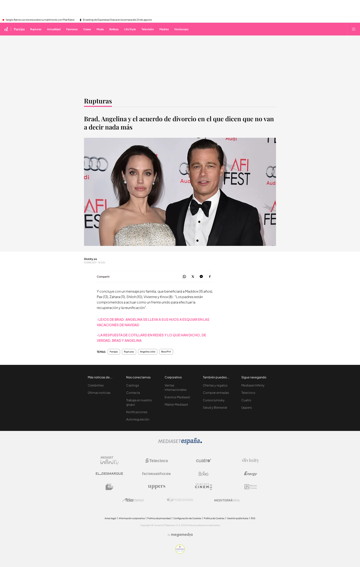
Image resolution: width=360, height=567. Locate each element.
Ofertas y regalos (215, 385)
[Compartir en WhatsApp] (184, 276)
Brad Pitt (166, 352)
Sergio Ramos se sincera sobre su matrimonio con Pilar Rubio (40, 19)
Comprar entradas (216, 393)
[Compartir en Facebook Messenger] (201, 276)
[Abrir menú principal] (354, 29)
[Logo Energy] (250, 473)
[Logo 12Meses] (250, 486)
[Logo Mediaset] (180, 443)
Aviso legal (110, 518)
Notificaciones (136, 412)
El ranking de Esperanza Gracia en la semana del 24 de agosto (117, 19)
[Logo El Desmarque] (109, 473)
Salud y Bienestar (215, 407)
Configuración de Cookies (187, 518)
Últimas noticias (99, 393)
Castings (132, 385)
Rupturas (98, 100)
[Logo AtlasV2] (133, 500)
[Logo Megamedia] (182, 535)
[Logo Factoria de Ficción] (156, 473)
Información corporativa (132, 518)
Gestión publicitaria (237, 518)
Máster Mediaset (176, 404)
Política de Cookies (214, 518)
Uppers (246, 407)
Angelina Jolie (147, 352)
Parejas (19, 29)
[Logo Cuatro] (203, 460)
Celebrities (96, 385)
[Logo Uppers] (156, 487)
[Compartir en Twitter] (193, 276)
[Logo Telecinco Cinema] (203, 486)
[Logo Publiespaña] (180, 500)
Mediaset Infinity (253, 385)
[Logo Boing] (204, 473)
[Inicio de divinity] (6, 29)
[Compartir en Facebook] (209, 276)
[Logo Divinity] (250, 460)
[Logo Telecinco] (156, 460)
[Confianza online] (180, 552)
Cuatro (246, 400)
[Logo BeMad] (109, 487)
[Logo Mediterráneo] (227, 499)
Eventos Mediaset (177, 397)
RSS (253, 518)
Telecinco (248, 393)
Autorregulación (137, 419)
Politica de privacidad (159, 518)
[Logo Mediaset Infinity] (109, 460)
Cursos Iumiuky (214, 400)
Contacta (133, 393)
